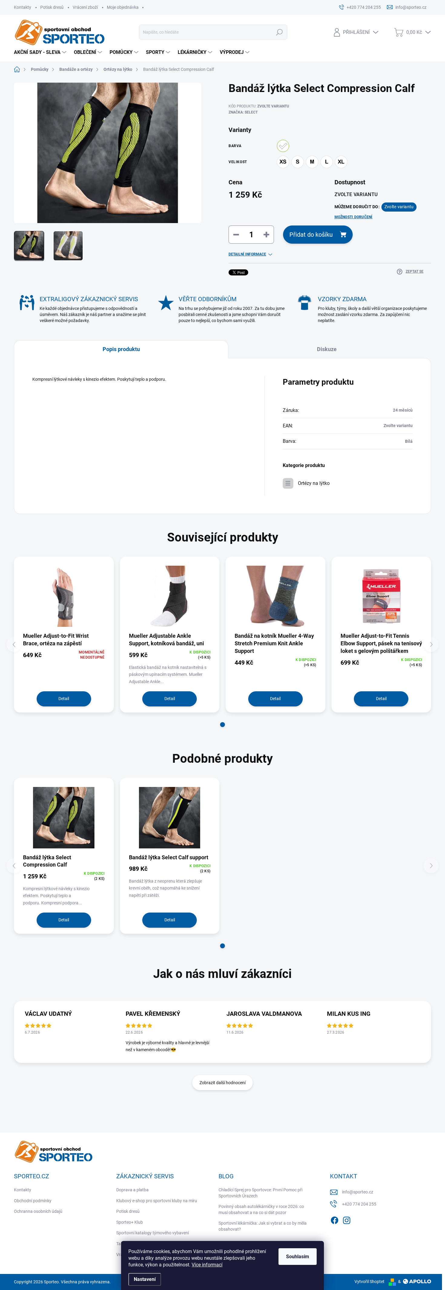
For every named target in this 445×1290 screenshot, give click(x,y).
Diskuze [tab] (327, 349)
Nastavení (145, 1279)
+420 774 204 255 (359, 1204)
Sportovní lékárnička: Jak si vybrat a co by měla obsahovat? (263, 1226)
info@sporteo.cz (357, 1192)
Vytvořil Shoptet (369, 1281)
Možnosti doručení (354, 217)
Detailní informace (247, 254)
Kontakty (22, 7)
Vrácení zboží (85, 7)
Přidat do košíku (311, 234)
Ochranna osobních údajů (38, 1211)
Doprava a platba (132, 1189)
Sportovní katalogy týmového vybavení (152, 1232)
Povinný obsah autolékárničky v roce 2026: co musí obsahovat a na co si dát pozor (261, 1209)
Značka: (243, 112)
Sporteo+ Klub (129, 1222)
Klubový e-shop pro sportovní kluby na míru (156, 1200)
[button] (222, 725)
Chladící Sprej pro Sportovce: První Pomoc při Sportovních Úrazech (260, 1192)
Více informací (207, 1265)
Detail (63, 698)
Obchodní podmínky (32, 1200)
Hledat (279, 32)
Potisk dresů (52, 7)
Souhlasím (297, 1256)
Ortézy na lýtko (314, 483)
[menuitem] (41, 52)
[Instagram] (346, 1219)
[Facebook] (334, 1219)
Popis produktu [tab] (121, 349)
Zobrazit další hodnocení (222, 1082)
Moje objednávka (123, 7)
